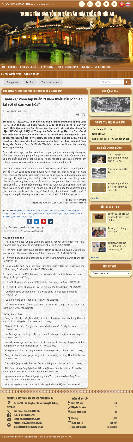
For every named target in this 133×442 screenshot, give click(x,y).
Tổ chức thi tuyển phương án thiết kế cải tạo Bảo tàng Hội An (37, 286)
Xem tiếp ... (97, 198)
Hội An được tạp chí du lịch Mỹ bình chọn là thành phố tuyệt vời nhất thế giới (44, 334)
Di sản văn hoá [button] (47, 67)
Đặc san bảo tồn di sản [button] (11, 74)
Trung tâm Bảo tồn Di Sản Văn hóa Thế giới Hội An (47, 436)
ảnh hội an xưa (110, 91)
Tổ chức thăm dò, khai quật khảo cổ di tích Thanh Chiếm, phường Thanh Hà (45, 257)
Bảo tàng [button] (86, 67)
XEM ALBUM (110, 105)
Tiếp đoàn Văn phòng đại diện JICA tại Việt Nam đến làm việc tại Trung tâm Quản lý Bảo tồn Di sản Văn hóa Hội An (42, 370)
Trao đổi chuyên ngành (109, 148)
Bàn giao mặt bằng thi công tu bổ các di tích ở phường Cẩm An (37, 350)
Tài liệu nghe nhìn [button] (103, 67)
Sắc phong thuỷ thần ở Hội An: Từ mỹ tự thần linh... (118, 187)
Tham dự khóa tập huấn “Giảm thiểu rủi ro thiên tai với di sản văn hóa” (32, 91)
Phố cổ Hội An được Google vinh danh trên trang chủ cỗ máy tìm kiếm (41, 326)
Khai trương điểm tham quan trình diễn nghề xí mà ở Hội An (35, 384)
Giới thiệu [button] (12, 67)
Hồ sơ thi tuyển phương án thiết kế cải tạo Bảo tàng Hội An (36, 282)
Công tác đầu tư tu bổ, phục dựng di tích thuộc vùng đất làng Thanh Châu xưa (45, 355)
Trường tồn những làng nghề (117, 230)
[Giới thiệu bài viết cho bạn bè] (73, 114)
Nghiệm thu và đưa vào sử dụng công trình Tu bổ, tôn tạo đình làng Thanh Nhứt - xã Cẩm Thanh (42, 378)
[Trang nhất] (4, 67)
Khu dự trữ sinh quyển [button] (68, 67)
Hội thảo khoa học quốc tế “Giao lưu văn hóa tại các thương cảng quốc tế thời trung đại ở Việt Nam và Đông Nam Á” (43, 344)
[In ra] (78, 114)
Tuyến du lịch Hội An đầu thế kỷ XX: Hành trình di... (118, 217)
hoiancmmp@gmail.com (41, 4)
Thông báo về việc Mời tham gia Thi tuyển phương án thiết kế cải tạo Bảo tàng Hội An (42, 275)
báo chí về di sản (109, 207)
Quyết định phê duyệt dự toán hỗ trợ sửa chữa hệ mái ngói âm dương (41, 291)
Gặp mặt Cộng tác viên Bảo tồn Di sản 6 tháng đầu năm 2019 (36, 363)
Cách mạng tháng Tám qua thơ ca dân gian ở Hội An (118, 157)
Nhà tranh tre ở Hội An (117, 170)
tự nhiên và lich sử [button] (28, 67)
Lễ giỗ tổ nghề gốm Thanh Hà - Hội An (25, 299)
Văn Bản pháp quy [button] (31, 74)
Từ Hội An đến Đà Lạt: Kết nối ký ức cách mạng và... (117, 246)
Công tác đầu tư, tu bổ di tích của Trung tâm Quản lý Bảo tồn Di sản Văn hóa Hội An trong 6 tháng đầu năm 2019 (44, 267)
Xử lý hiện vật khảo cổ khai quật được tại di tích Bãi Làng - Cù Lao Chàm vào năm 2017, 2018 (44, 306)
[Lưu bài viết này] (83, 114)
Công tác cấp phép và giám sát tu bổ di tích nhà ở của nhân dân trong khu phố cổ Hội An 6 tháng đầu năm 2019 (44, 319)
